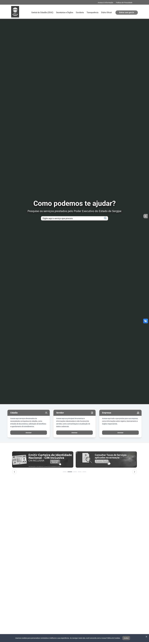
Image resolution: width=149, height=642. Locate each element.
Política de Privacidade (124, 2)
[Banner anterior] (14, 471)
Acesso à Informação (105, 2)
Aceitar (126, 638)
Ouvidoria (80, 12)
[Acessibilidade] (145, 216)
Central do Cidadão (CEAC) (42, 12)
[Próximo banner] (134, 471)
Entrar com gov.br (126, 12)
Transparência (92, 12)
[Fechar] (146, 637)
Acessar (29, 433)
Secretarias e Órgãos (64, 12)
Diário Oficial (106, 12)
